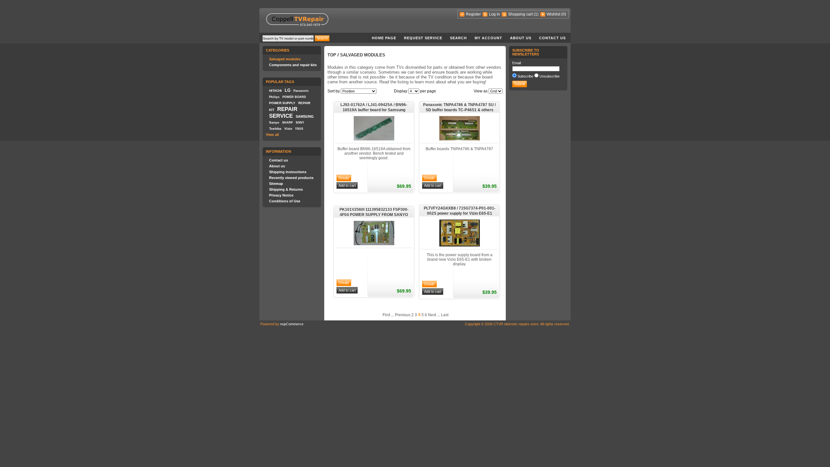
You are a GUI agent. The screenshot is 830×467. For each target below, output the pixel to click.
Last (444, 315)
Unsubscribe (550, 76)
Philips (274, 97)
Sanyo (274, 122)
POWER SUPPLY (282, 103)
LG (287, 90)
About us (520, 38)
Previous (402, 315)
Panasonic (301, 90)
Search (458, 38)
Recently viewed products (291, 178)
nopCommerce (291, 324)
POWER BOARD (294, 97)
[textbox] (288, 38)
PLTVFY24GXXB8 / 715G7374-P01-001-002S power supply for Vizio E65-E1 (459, 211)
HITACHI (275, 90)
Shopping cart (520, 14)
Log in (494, 14)
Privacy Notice (281, 195)
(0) (563, 14)
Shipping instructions (287, 172)
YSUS (299, 128)
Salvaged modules (285, 59)
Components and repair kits (293, 65)
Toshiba (275, 128)
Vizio (288, 128)
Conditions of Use (284, 201)
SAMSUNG (305, 116)
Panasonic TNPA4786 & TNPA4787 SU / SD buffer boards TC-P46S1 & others (459, 107)
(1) (536, 14)
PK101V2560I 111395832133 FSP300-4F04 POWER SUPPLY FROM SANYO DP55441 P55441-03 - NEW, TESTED (374, 212)
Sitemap (276, 184)
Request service (423, 38)
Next (432, 315)
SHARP (287, 122)
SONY (300, 122)
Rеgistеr (473, 14)
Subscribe (525, 76)
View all (272, 135)
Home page (384, 38)
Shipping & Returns (286, 189)
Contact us (552, 38)
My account (488, 38)
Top (331, 55)
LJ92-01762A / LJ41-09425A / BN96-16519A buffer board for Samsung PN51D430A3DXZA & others (373, 107)
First (386, 315)
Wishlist (553, 14)
